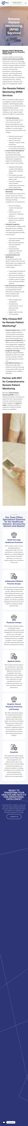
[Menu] (25, 3)
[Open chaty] (4, 1122)
